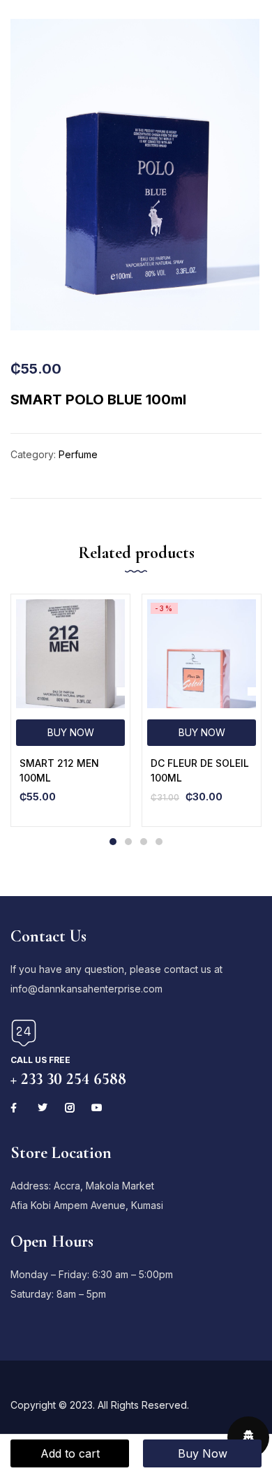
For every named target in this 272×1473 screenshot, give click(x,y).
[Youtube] (97, 1108)
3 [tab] (143, 841)
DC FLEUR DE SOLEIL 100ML (200, 770)
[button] (70, 732)
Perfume (78, 454)
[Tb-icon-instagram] (70, 1108)
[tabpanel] (70, 710)
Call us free (40, 1060)
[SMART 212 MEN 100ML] (70, 653)
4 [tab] (159, 841)
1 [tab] (112, 841)
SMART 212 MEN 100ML (59, 770)
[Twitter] (42, 1108)
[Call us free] (23, 1033)
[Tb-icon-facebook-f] (15, 1108)
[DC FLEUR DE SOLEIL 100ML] (201, 653)
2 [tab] (128, 841)
